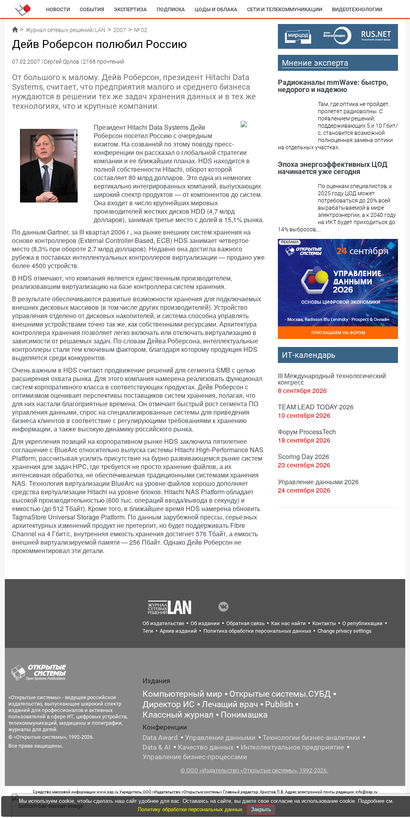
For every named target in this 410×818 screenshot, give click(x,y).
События (92, 9)
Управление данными (220, 738)
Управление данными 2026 (318, 481)
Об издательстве (163, 623)
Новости (58, 9)
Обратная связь (245, 623)
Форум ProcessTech (307, 431)
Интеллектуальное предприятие (292, 747)
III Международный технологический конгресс (332, 379)
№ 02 (140, 30)
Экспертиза (130, 9)
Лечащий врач (230, 704)
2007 (119, 30)
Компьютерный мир (182, 694)
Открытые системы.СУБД (280, 694)
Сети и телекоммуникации (284, 9)
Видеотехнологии (357, 9)
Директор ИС (169, 704)
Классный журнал (178, 715)
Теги (148, 631)
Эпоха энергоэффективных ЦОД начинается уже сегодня (332, 168)
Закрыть (261, 809)
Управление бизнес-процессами (195, 757)
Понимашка (244, 715)
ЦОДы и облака (216, 9)
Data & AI (157, 747)
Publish (279, 704)
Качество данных (205, 747)
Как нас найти (288, 623)
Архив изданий (178, 631)
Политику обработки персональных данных (191, 809)
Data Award (160, 738)
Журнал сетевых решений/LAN (65, 30)
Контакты (324, 623)
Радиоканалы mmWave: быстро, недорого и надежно (333, 86)
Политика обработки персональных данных (257, 631)
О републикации (362, 623)
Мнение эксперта (315, 63)
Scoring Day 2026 (303, 456)
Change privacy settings (345, 631)
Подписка (171, 9)
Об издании (205, 623)
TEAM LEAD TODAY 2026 (316, 406)
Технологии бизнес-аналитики (311, 738)
